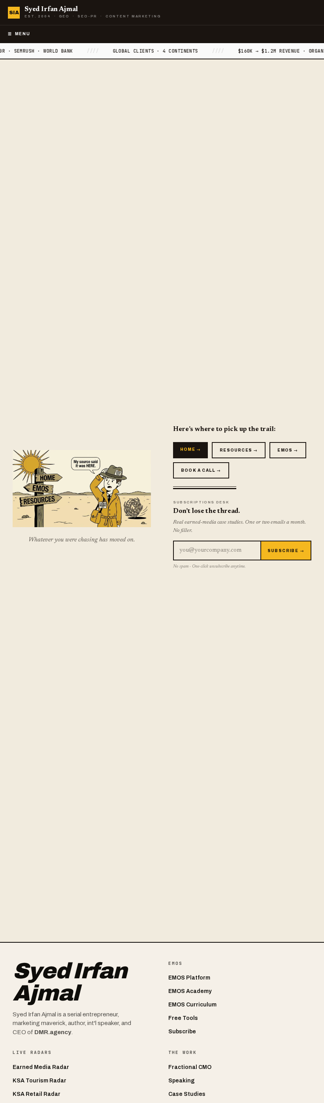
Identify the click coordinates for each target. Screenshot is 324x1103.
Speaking (181, 1081)
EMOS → (287, 450)
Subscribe (182, 1032)
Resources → (239, 450)
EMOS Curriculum (192, 1005)
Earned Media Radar (41, 1067)
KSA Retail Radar (36, 1094)
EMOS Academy (189, 991)
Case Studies (186, 1094)
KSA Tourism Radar (39, 1081)
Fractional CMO (189, 1067)
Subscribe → (285, 551)
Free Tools (183, 1018)
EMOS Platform (189, 978)
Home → (190, 449)
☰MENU (19, 34)
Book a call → (201, 470)
